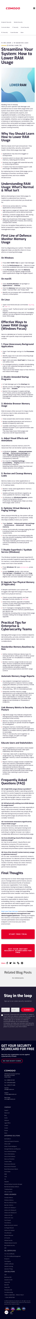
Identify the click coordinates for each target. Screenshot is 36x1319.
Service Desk (7, 1171)
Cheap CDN (7, 1287)
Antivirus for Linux (8, 1217)
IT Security (15, 27)
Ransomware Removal (9, 1164)
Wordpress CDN (8, 1290)
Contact (6, 1125)
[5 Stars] (6, 45)
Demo (5, 1133)
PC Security (4, 32)
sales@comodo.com (9, 1089)
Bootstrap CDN (7, 1277)
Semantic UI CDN (8, 1280)
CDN (5, 1274)
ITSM (5, 1176)
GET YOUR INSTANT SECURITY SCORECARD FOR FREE (18, 950)
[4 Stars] (5, 45)
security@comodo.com (9, 1099)
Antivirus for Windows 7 (10, 1207)
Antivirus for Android (9, 1230)
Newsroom (7, 1113)
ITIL (5, 1179)
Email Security (25, 27)
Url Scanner (7, 1238)
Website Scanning (8, 1266)
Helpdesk (6, 1181)
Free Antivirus (7, 1223)
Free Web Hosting (8, 1292)
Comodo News (5, 27)
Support (6, 1110)
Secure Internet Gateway (10, 1151)
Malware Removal (8, 1235)
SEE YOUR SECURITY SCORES (12, 1061)
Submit (28, 1010)
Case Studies (14, 32)
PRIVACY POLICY (20, 1295)
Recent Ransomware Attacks (11, 1169)
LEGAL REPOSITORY (10, 1297)
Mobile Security (18, 22)
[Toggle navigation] (34, 8)
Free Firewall (7, 1220)
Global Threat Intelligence (10, 1146)
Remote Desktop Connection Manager (13, 1184)
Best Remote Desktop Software (11, 1186)
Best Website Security (9, 1245)
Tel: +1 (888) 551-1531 (9, 1080)
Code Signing (7, 1261)
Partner (6, 1130)
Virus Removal (7, 1233)
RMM (5, 1174)
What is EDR (7, 1144)
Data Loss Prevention (9, 1159)
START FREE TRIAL (18, 934)
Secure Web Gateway (9, 1154)
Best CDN (6, 1285)
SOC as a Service (8, 1191)
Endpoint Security (6, 22)
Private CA (6, 1259)
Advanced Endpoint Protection (11, 1141)
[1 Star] (1, 45)
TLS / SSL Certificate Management (12, 1256)
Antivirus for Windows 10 (10, 1212)
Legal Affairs (7, 1123)
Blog (5, 1115)
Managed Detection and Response (12, 1149)
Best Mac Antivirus (8, 1205)
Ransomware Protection (10, 1166)
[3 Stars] (3, 45)
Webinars (6, 1120)
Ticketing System (8, 1189)
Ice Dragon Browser (9, 1228)
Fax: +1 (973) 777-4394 (9, 1085)
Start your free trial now (9, 911)
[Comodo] (13, 8)
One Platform (7, 1139)
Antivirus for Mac (8, 1215)
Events (6, 1118)
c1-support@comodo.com (10, 1094)
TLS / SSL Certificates (9, 1254)
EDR (5, 1248)
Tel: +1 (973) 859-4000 (9, 1082)
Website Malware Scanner (10, 1243)
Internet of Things (8, 1269)
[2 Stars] (2, 45)
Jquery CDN (7, 1282)
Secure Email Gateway (9, 1156)
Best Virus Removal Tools (10, 1202)
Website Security (8, 1240)
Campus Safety (8, 1161)
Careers (6, 1128)
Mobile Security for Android (10, 1225)
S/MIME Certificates (9, 1264)
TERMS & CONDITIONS (9, 1295)
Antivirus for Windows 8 (10, 1210)
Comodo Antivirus (8, 1197)
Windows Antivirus (8, 1200)
